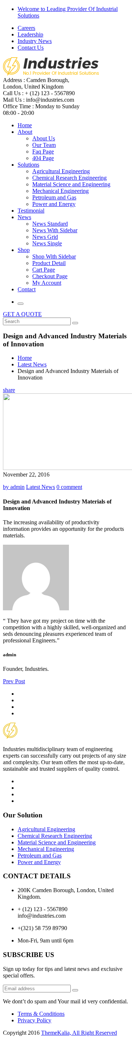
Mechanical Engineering (60, 191)
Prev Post (14, 681)
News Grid (45, 237)
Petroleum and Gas (54, 197)
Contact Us (31, 47)
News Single (47, 243)
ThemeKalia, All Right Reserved (79, 1033)
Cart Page (43, 270)
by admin (14, 487)
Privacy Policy (34, 1020)
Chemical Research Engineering (69, 178)
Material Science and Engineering (71, 184)
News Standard (50, 224)
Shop (24, 250)
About (25, 132)
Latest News (32, 364)
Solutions (28, 165)
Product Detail (49, 263)
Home (25, 125)
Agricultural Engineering (61, 171)
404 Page (43, 158)
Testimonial (31, 210)
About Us (43, 138)
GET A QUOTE (22, 314)
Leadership (30, 34)
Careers (26, 28)
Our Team (44, 145)
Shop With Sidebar (54, 256)
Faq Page (43, 151)
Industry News (35, 41)
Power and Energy (54, 204)
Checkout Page (49, 276)
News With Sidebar (54, 230)
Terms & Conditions (41, 1014)
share (9, 390)
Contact (27, 289)
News (24, 217)
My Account (46, 283)
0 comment (69, 487)
